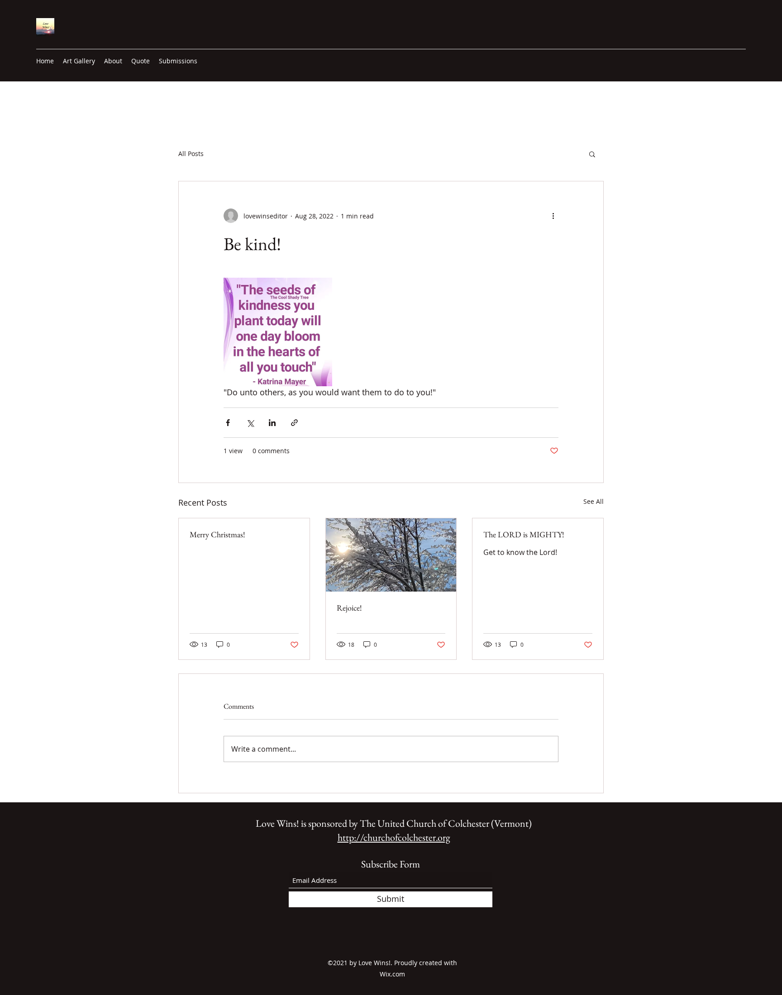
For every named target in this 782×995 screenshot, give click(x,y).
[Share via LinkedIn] (272, 422)
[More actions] (553, 215)
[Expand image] (278, 332)
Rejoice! (349, 607)
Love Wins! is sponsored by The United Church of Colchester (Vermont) (394, 823)
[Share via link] (294, 422)
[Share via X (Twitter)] (250, 422)
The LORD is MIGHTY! (523, 534)
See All (593, 501)
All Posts (191, 153)
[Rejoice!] (391, 555)
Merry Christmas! (217, 534)
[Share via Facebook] (228, 422)
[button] (592, 153)
